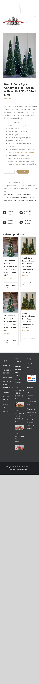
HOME (5, 361)
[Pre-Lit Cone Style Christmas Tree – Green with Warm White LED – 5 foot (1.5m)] (28, 246)
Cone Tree (18, 197)
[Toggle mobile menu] (35, 17)
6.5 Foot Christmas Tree (16, 194)
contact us (17, 164)
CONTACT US (7, 412)
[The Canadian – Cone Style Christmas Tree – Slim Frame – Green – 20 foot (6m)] (10, 247)
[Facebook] (28, 364)
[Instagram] (32, 364)
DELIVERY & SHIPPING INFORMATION (8, 385)
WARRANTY (6, 392)
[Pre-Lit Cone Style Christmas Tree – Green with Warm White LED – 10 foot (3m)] (28, 301)
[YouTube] (28, 367)
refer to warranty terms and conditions (21, 152)
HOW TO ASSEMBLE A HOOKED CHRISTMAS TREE (19, 393)
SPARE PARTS (7, 377)
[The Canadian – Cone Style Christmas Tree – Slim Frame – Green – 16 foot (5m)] (10, 302)
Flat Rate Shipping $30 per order (23, 2)
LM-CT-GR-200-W (14, 200)
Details (15, 285)
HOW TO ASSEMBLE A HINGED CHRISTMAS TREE (19, 416)
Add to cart (23, 171)
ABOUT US (6, 365)
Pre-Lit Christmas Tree (28, 200)
